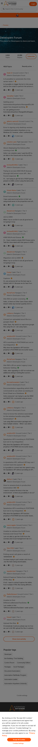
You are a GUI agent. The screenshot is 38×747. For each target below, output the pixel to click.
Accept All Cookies (19, 739)
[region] (19, 729)
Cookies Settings (18, 743)
